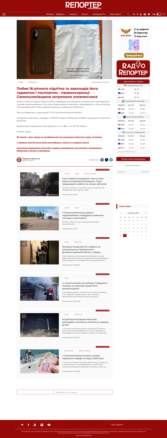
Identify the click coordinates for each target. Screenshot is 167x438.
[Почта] (149, 14)
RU (163, 14)
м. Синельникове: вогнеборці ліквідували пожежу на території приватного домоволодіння (84, 286)
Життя (67, 174)
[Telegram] (134, 14)
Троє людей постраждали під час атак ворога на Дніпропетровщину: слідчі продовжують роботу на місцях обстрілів (84, 181)
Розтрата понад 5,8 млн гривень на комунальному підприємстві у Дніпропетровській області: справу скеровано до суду (81, 249)
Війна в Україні (90, 174)
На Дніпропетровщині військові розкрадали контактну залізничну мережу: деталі (85, 322)
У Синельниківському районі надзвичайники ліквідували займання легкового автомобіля (83, 215)
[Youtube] (141, 14)
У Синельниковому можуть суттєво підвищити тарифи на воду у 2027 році (83, 357)
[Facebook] (137, 14)
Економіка (68, 351)
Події (21, 82)
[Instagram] (145, 14)
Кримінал (32, 82)
